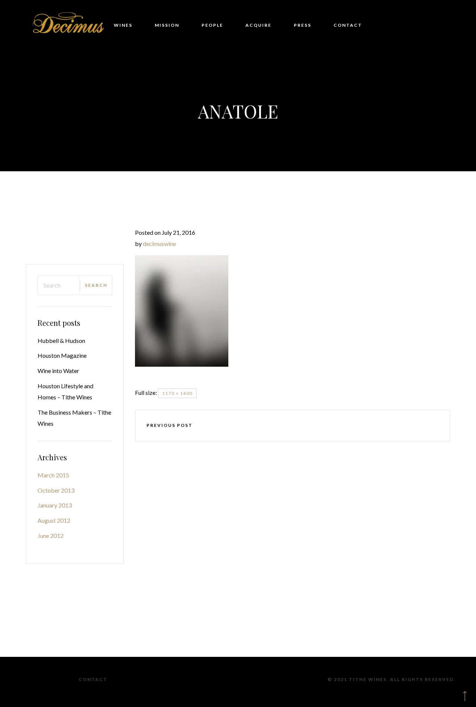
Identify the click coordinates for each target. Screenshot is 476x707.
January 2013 (55, 505)
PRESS (302, 25)
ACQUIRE (258, 25)
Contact (93, 679)
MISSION (167, 25)
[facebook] (249, 425)
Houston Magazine (62, 355)
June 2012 (51, 535)
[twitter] (271, 425)
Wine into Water (58, 370)
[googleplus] (292, 425)
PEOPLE (212, 25)
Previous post (170, 425)
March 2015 (53, 475)
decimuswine (159, 243)
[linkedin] (314, 425)
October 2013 (56, 490)
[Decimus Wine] (68, 25)
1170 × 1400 (177, 393)
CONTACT (348, 25)
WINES (123, 25)
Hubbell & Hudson (61, 340)
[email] (335, 425)
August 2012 (54, 520)
